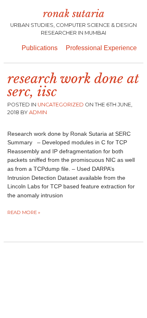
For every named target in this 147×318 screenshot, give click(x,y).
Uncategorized (61, 105)
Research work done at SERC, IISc (73, 85)
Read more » (23, 212)
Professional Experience (101, 47)
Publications (40, 47)
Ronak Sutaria (74, 14)
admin (38, 112)
